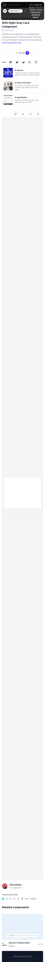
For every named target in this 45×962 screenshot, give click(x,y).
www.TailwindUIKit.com (11, 43)
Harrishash (15, 884)
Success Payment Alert (19, 943)
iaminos (12, 946)
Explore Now (14, 11)
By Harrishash (8, 30)
